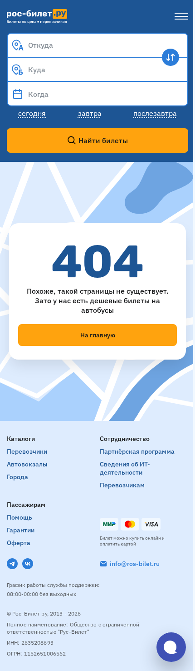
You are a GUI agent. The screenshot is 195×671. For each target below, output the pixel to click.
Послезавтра (155, 113)
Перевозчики (27, 451)
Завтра (90, 113)
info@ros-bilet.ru (135, 564)
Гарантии (20, 530)
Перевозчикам (122, 485)
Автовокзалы (27, 464)
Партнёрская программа (137, 451)
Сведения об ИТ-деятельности (125, 468)
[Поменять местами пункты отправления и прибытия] (170, 57)
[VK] (27, 563)
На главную (97, 335)
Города (17, 477)
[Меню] (181, 16)
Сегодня (32, 113)
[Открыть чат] (171, 647)
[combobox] (97, 45)
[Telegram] (12, 563)
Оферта (18, 543)
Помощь (19, 517)
